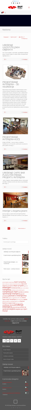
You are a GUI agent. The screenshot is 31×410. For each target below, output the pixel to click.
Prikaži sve (24, 38)
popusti (22, 294)
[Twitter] (13, 3)
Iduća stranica (21, 228)
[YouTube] (15, 3)
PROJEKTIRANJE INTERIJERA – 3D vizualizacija (10, 84)
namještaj (6, 289)
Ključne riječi (13, 37)
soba (21, 297)
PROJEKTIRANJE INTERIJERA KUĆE (11, 138)
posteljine (5, 296)
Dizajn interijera (7, 349)
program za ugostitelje (12, 297)
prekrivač (5, 297)
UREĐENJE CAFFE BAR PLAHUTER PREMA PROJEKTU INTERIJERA (13, 175)
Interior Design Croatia (8, 359)
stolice (24, 297)
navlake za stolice (23, 292)
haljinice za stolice (7, 286)
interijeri (6, 287)
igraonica (26, 285)
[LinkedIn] (17, 3)
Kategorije (6, 37)
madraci (26, 288)
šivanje (5, 311)
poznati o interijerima (17, 295)
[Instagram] (19, 3)
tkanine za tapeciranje (8, 303)
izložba (13, 288)
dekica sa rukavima (9, 284)
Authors (22, 37)
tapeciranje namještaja (9, 299)
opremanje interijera (11, 293)
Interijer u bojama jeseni (14, 210)
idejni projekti (18, 286)
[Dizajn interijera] (15, 7)
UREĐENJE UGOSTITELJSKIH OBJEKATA (11, 47)
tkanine (22, 301)
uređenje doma (8, 305)
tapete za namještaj (10, 301)
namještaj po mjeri (10, 291)
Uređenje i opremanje (8, 356)
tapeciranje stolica (19, 299)
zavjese (12, 309)
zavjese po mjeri (21, 309)
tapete (25, 299)
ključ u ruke (22, 288)
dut (26, 284)
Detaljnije (25, 59)
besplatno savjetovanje (9, 282)
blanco (3, 284)
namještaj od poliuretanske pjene (17, 290)
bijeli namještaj (20, 282)
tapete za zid (17, 301)
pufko (18, 297)
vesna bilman (16, 307)
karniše (18, 288)
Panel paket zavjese (8, 353)
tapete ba (4, 301)
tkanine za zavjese (19, 303)
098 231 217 (16, 1)
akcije (3, 282)
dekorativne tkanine (17, 284)
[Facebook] (11, 3)
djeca (23, 284)
